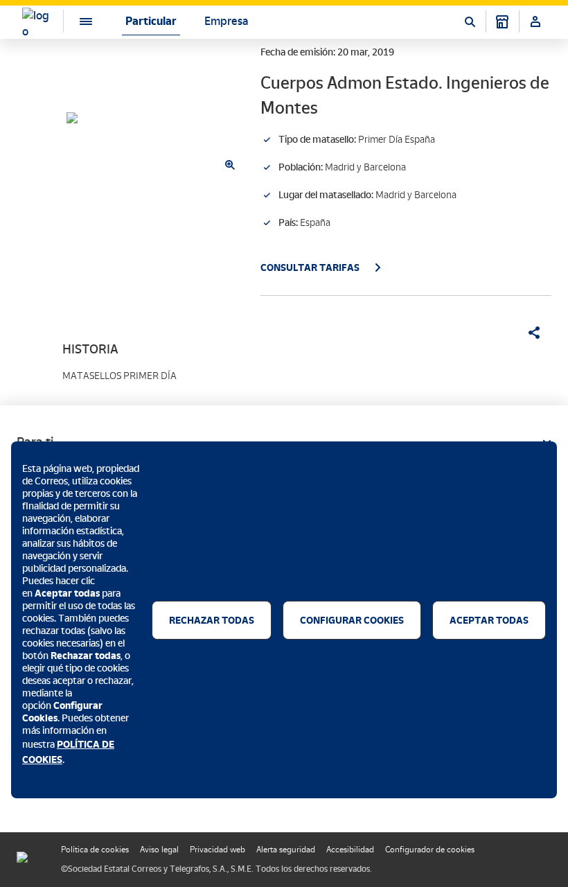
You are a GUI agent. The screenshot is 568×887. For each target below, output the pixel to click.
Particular (151, 21)
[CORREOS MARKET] (502, 21)
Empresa (226, 21)
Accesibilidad (350, 849)
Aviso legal (159, 849)
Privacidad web (217, 849)
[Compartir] (529, 332)
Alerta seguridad (285, 849)
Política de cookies (95, 849)
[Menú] (74, 21)
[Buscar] (469, 21)
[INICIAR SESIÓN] (535, 21)
